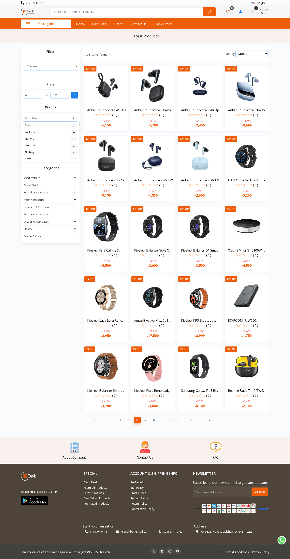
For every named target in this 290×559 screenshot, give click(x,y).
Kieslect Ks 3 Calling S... (104, 250)
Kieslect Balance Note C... (152, 250)
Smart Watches (31, 178)
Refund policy (139, 498)
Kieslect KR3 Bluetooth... (198, 320)
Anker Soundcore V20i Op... (201, 110)
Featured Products (95, 487)
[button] (34, 500)
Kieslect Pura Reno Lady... (152, 390)
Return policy (138, 503)
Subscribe (259, 492)
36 (200, 420)
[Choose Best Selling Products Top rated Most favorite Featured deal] (50, 66)
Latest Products (93, 493)
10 (172, 420)
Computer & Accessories (37, 207)
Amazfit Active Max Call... (152, 320)
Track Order (163, 24)
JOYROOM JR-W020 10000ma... (242, 320)
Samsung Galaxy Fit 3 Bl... (199, 390)
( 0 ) (114, 115)
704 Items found (96, 54)
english (262, 3)
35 (190, 420)
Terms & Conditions (236, 552)
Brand (118, 24)
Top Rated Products (96, 503)
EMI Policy (137, 487)
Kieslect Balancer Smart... (105, 390)
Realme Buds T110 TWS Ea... (245, 390)
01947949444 (34, 3)
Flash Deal (99, 24)
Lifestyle (28, 229)
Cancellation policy (142, 509)
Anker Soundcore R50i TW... (154, 180)
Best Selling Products (96, 498)
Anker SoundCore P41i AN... (107, 110)
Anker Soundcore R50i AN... (201, 180)
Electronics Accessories (36, 214)
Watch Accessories (33, 200)
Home (80, 24)
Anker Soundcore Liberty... (153, 110)
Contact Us (138, 24)
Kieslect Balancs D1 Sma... (199, 250)
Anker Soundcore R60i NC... (107, 180)
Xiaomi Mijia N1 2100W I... (246, 250)
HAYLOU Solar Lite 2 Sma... (247, 180)
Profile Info (137, 482)
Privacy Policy (260, 552)
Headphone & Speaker (36, 192)
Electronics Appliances (36, 221)
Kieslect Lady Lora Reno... (105, 320)
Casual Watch (30, 185)
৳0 (264, 12)
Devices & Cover (32, 236)
